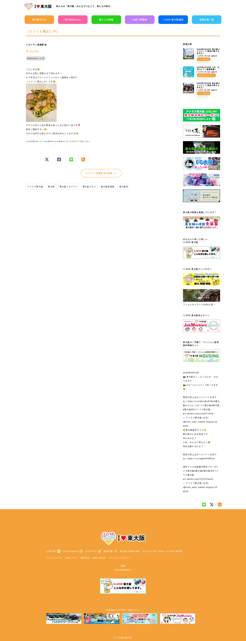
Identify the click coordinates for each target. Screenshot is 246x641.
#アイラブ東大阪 (202, 409)
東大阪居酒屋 (107, 186)
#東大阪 (215, 405)
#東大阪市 (188, 409)
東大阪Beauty (73, 19)
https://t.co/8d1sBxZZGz (200, 401)
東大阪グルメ (39, 19)
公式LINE (51, 551)
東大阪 (51, 186)
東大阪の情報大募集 (130, 551)
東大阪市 (123, 186)
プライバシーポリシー (119, 557)
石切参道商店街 (123, 569)
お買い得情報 (140, 19)
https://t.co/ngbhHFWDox (201, 458)
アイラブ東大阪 (35, 186)
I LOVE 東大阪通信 (173, 19)
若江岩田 (34, 51)
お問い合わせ (99, 557)
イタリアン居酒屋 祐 (99, 173)
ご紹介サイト (71, 557)
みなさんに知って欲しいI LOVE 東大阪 (162, 551)
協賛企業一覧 (206, 19)
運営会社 (85, 557)
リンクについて (54, 557)
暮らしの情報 (106, 19)
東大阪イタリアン (69, 186)
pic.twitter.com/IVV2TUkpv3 (198, 478)
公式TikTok (91, 551)
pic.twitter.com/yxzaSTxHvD (198, 413)
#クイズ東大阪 (204, 405)
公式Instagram (70, 551)
